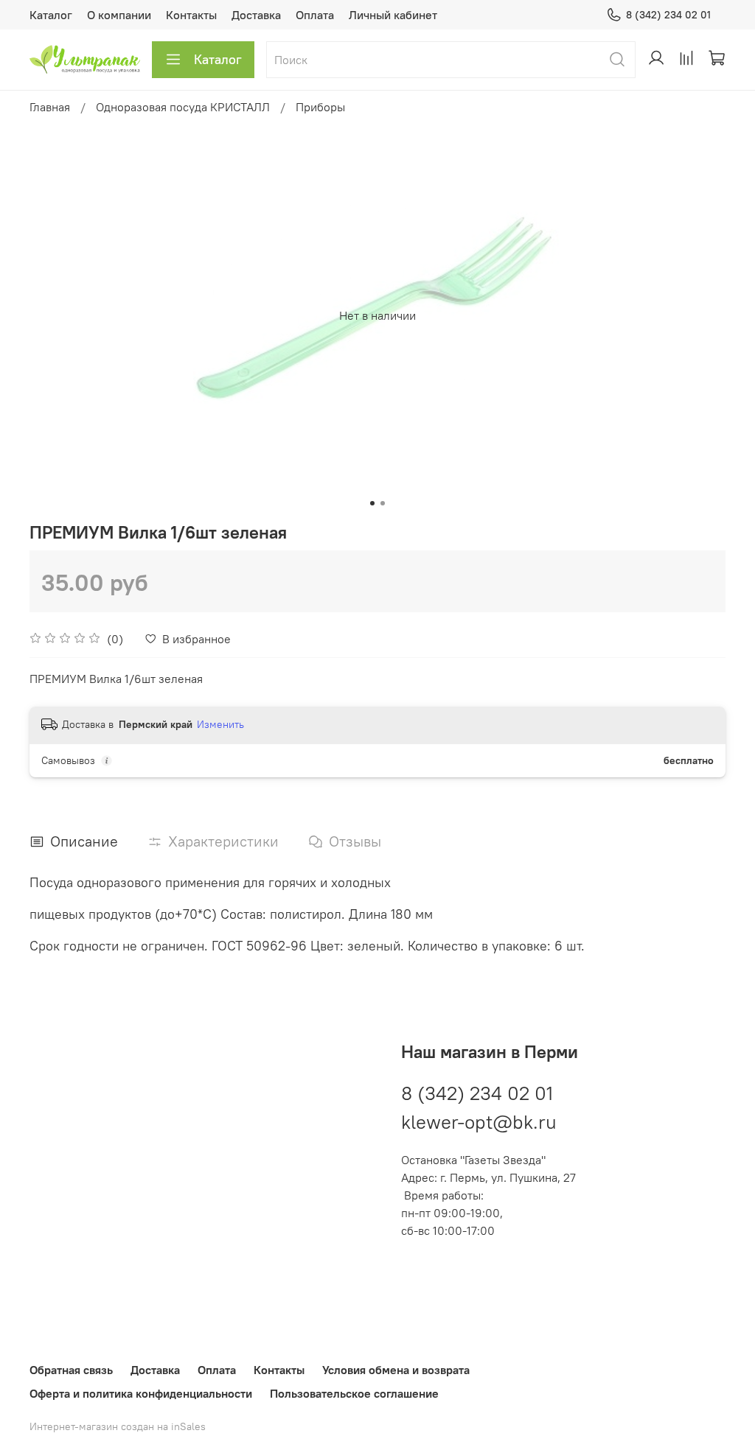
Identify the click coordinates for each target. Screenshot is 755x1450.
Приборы (320, 106)
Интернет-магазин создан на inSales (117, 1426)
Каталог (50, 14)
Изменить (220, 724)
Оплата (315, 14)
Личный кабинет (393, 14)
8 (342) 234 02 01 (668, 14)
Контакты (191, 14)
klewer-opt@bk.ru (479, 1122)
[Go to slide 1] (372, 503)
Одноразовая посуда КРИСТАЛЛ (183, 106)
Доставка (256, 14)
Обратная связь (71, 1369)
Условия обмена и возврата (396, 1369)
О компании (119, 14)
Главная (49, 106)
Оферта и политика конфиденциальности (140, 1393)
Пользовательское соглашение (354, 1393)
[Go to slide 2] (382, 503)
